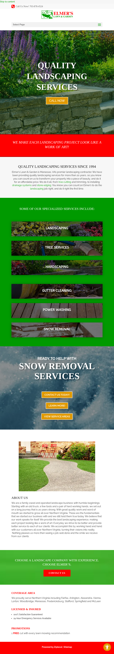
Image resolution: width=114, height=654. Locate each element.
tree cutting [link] (65, 182)
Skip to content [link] (7, 1)
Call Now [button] (57, 100)
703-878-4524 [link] (36, 6)
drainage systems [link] (22, 185)
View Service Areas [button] (57, 416)
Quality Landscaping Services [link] (57, 76)
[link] (107, 647)
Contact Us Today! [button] (57, 394)
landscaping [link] (36, 188)
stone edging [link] (44, 185)
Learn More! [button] (57, 405)
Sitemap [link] (68, 647)
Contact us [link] (57, 573)
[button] (57, 24)
